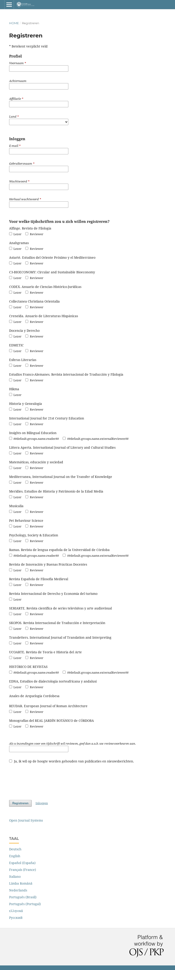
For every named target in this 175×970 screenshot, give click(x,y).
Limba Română (20, 883)
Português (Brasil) (22, 897)
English (14, 856)
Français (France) (22, 869)
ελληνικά (16, 911)
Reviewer (36, 234)
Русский (16, 917)
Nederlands (18, 890)
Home (14, 23)
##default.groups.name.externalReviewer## (97, 439)
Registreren (20, 803)
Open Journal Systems (26, 820)
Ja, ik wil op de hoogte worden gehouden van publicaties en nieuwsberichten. (73, 761)
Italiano (15, 876)
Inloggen (42, 803)
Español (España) (22, 863)
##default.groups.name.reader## (36, 439)
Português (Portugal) (25, 904)
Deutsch (15, 849)
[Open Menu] (9, 4)
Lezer (17, 234)
